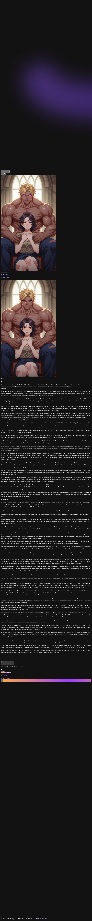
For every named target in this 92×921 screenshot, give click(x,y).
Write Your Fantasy (8, 881)
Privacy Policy (6, 911)
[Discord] (46, 876)
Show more (3, 388)
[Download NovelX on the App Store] (8, 694)
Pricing (5, 884)
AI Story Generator (7, 895)
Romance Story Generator (9, 898)
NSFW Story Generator (8, 892)
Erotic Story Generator (8, 891)
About (4, 903)
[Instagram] (46, 785)
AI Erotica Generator (8, 894)
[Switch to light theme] (2, 174)
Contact (5, 904)
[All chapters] (2, 680)
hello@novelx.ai (44, 918)
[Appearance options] (4, 174)
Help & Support (7, 906)
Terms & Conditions (36, 15)
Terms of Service (7, 913)
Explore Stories (6, 883)
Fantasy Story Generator (9, 896)
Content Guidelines (7, 914)
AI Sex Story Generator (8, 890)
